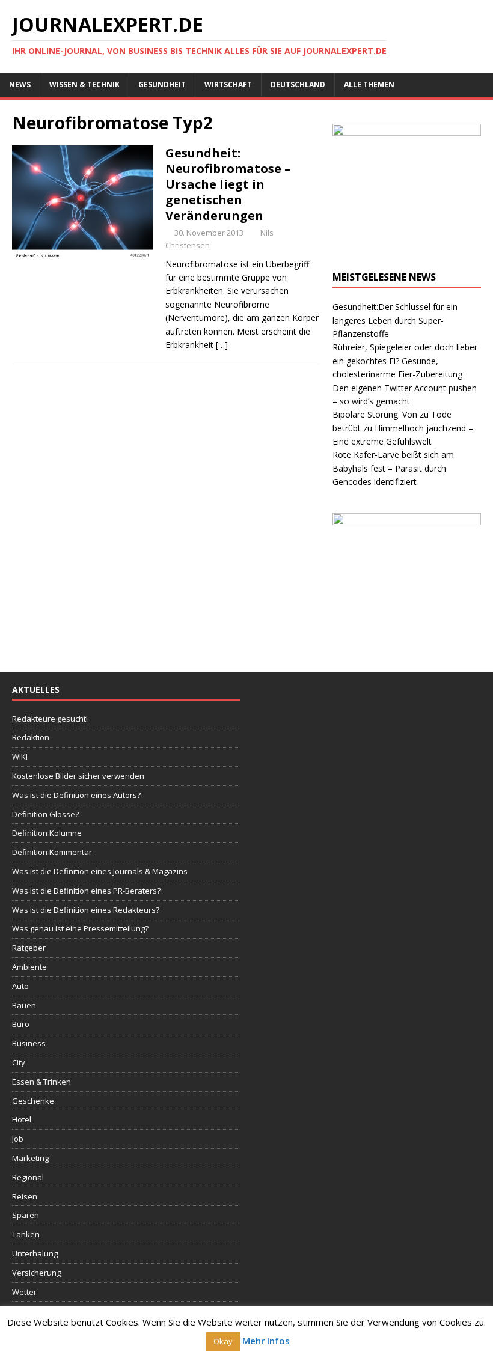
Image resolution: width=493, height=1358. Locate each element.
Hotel (21, 1119)
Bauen (24, 1005)
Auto (20, 986)
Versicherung (36, 1272)
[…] (222, 344)
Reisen (24, 1196)
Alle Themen (369, 84)
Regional (28, 1177)
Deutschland (298, 84)
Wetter (24, 1291)
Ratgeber (29, 947)
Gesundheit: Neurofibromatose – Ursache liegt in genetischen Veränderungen (227, 184)
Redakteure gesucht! (50, 718)
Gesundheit (162, 84)
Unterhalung (35, 1253)
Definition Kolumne (47, 832)
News (20, 84)
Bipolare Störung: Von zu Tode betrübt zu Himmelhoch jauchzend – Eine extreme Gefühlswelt (402, 428)
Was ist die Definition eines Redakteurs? (85, 909)
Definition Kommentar (52, 852)
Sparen (25, 1215)
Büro (20, 1023)
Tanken (26, 1234)
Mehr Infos (266, 1341)
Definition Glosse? (45, 814)
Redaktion (30, 737)
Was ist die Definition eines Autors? (76, 795)
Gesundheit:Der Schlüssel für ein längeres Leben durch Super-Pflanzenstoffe (395, 320)
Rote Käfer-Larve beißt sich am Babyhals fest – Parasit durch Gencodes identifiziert (393, 468)
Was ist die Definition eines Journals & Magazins (100, 871)
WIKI (20, 756)
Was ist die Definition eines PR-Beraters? (86, 890)
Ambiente (29, 966)
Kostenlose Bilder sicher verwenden (78, 775)
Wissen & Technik (84, 84)
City (18, 1062)
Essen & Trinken (41, 1081)
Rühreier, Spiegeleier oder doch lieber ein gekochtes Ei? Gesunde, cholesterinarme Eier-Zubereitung (404, 360)
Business (29, 1043)
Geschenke (33, 1100)
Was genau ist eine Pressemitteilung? (80, 928)
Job (17, 1138)
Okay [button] (223, 1341)
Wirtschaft (228, 84)
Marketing (30, 1157)
